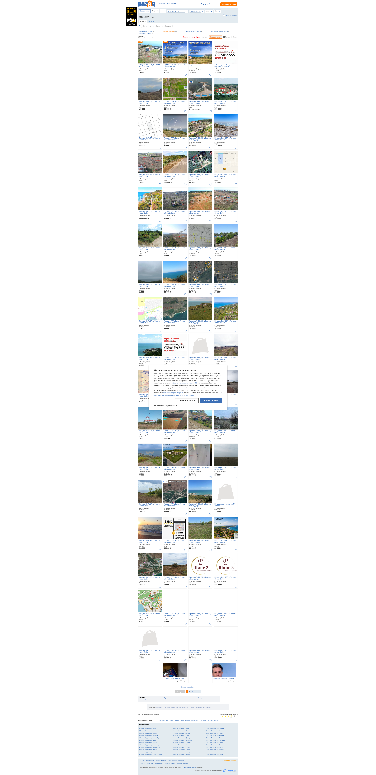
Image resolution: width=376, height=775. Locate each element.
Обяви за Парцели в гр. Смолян (215, 747)
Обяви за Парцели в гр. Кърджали (182, 735)
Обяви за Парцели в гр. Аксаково (215, 749)
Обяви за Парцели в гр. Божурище (215, 740)
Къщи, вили (148, 700)
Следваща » (196, 692)
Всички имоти (144, 11)
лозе (201, 720)
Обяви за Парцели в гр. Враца (147, 740)
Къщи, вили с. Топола (145, 33)
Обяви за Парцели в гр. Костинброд (149, 745)
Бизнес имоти (184, 698)
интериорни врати (185, 720)
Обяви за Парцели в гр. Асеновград (182, 740)
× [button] (224, 367)
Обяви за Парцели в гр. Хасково (215, 735)
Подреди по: (205, 37)
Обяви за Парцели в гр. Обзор (214, 754)
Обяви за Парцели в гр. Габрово (148, 742)
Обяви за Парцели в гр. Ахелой (181, 754)
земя (204, 720)
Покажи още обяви (187, 687)
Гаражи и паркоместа (196, 707)
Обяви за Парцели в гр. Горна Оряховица (150, 754)
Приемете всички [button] (211, 400)
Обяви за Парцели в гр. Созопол (182, 742)
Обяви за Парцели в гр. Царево (214, 742)
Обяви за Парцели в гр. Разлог (181, 747)
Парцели (168, 26)
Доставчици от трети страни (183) (185, 383)
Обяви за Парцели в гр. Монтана (182, 745)
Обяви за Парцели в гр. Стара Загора (183, 731)
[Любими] (202, 4)
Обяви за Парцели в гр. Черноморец (149, 747)
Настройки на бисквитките (164, 395)
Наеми (163, 11)
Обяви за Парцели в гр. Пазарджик (182, 752)
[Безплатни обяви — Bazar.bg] (146, 4)
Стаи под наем (207, 707)
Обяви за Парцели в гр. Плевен (148, 733)
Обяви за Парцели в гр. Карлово (148, 752)
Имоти (158, 26)
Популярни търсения (182, 763)
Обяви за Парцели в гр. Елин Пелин (216, 752)
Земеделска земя (203, 698)
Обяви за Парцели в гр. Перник (214, 733)
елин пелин (209, 720)
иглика (171, 720)
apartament (216, 720)
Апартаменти (149, 698)
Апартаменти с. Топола (146, 31)
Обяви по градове (170, 763)
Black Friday (150, 763)
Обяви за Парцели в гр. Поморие (148, 735)
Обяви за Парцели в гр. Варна (181, 728)
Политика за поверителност (184, 395)
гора (156, 720)
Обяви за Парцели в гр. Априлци (148, 749)
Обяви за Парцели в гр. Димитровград (183, 738)
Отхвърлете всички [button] (187, 400)
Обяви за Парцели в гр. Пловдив (215, 728)
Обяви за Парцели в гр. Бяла (214, 738)
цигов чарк (176, 720)
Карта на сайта (159, 763)
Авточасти (181, 760)
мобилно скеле (194, 720)
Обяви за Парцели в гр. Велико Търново (150, 738)
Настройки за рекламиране (173, 393)
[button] (165, 406)
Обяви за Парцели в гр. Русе (214, 731)
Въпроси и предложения (229, 760)
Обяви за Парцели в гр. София (147, 728)
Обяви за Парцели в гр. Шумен (181, 733)
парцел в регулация (163, 720)
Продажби (155, 11)
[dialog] (188, 387)
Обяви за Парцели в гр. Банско (181, 749)
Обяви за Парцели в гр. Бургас (147, 731)
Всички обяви (147, 26)
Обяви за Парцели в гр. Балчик (214, 745)
